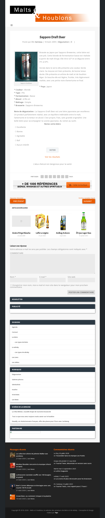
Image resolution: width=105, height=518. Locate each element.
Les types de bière (21, 342)
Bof (18, 140)
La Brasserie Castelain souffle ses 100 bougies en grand (33, 476)
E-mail (42, 277)
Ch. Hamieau (36, 42)
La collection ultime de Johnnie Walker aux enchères (32, 455)
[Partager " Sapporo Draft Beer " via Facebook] (42, 177)
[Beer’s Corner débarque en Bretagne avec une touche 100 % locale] (12, 486)
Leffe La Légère (42, 233)
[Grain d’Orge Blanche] (21, 221)
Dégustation (63, 42)
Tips (56, 513)
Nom (13, 277)
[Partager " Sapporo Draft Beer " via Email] (63, 177)
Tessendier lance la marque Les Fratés (70, 456)
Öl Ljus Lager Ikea (83, 233)
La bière (15, 337)
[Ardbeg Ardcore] (63, 221)
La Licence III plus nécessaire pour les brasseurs (74, 479)
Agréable (21, 136)
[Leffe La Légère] (42, 221)
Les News (15, 400)
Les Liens (15, 357)
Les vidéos (15, 362)
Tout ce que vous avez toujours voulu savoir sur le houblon (33, 416)
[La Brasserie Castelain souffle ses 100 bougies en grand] (12, 475)
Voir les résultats (52, 157)
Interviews (15, 395)
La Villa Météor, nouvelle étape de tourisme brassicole (31, 412)
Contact (15, 332)
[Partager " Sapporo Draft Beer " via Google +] (50, 177)
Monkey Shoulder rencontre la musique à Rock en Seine (33, 465)
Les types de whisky (22, 352)
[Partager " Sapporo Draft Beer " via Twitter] (46, 177)
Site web (71, 277)
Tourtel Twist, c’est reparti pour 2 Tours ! (71, 486)
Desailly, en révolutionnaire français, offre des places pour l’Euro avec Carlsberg (40, 421)
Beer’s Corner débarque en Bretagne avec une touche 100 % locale (33, 486)
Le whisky (15, 347)
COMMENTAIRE (16, 253)
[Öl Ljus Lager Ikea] (83, 221)
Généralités (16, 385)
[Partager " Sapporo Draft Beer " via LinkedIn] (58, 177)
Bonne (20, 131)
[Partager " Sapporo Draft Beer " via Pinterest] (54, 177)
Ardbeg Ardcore (63, 233)
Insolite (14, 390)
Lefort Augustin (62, 471)
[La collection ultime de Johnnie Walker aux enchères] (12, 454)
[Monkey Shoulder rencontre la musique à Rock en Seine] (12, 465)
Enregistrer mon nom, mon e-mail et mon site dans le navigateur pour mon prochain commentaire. (49, 286)
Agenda (14, 327)
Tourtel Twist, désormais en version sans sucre (73, 463)
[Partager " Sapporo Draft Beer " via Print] (67, 177)
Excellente (21, 127)
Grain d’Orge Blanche (21, 233)
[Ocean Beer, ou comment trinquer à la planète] (12, 497)
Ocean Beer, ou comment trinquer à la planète (33, 496)
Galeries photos (17, 379)
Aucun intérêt (23, 145)
